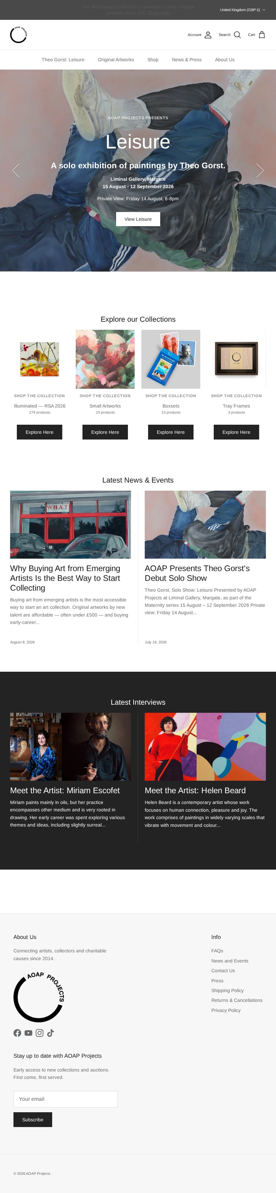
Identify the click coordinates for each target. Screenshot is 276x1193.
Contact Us (223, 970)
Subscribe (32, 1119)
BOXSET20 (144, 12)
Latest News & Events (138, 480)
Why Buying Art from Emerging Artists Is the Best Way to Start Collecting (65, 578)
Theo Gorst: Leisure (63, 59)
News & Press (187, 59)
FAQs (217, 950)
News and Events (229, 960)
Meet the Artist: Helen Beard (195, 790)
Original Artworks (116, 59)
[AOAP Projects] (18, 35)
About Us (225, 59)
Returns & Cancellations (237, 1000)
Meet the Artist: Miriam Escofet (65, 790)
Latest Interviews (138, 702)
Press (217, 980)
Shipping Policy (227, 990)
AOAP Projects (38, 1173)
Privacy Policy (226, 1010)
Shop (153, 59)
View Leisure (138, 219)
